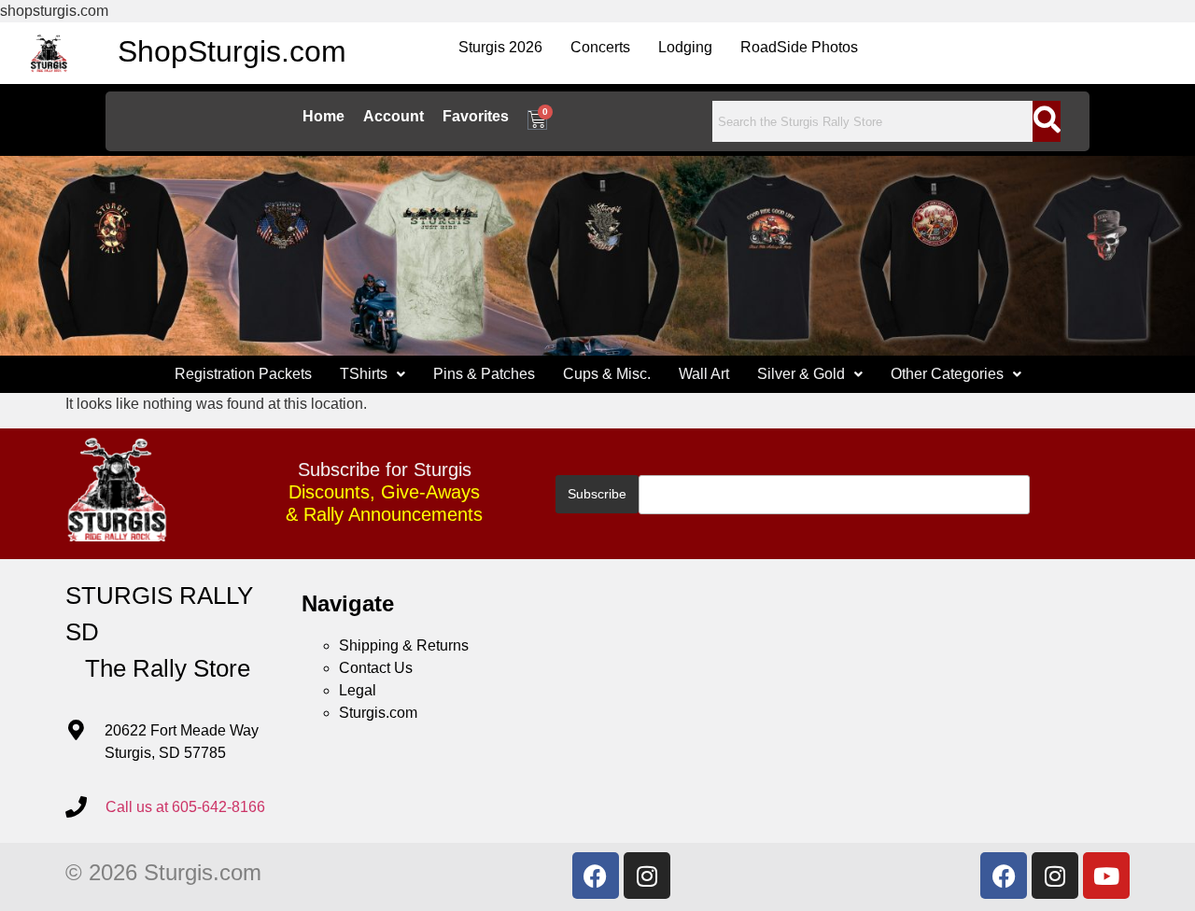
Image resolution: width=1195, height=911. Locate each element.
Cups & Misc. (607, 374)
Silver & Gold (801, 374)
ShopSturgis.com (232, 51)
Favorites (476, 116)
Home (323, 116)
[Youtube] (1106, 875)
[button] (372, 374)
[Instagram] (647, 875)
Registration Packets (243, 374)
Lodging (685, 47)
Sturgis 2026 (500, 47)
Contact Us (376, 668)
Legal (357, 690)
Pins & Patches (484, 374)
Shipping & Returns (404, 645)
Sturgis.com (378, 713)
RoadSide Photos (799, 47)
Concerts (600, 47)
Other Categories (947, 374)
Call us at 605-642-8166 (185, 807)
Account (393, 116)
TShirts (363, 374)
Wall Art (704, 374)
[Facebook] (595, 875)
